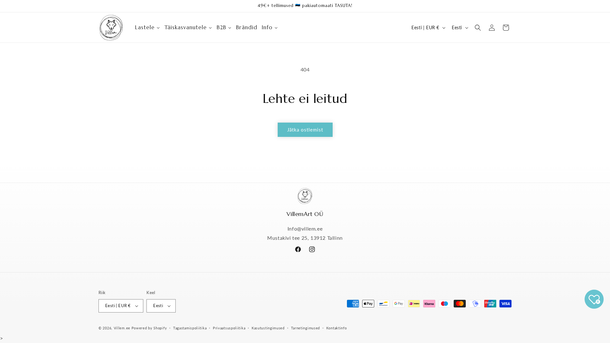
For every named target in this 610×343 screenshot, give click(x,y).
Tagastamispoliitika (190, 328)
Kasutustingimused (268, 328)
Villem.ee (123, 328)
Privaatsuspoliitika (229, 328)
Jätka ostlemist (305, 129)
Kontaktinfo (336, 328)
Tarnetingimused (305, 328)
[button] (478, 28)
